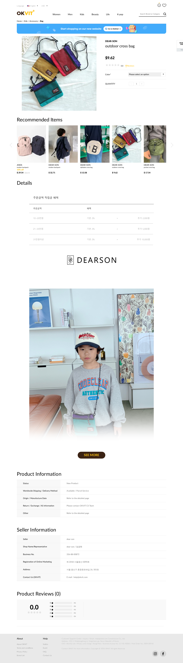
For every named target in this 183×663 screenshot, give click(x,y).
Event (45, 648)
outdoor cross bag (118, 167)
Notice (45, 644)
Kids (82, 14)
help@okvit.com (101, 639)
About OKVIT (22, 644)
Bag (41, 21)
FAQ (44, 652)
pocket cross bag (149, 167)
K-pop (120, 14)
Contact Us (47, 655)
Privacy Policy (22, 652)
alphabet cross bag (86, 167)
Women (56, 14)
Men (70, 14)
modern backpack (23, 167)
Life (108, 14)
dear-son (111, 41)
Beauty (95, 14)
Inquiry (85, 639)
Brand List (21, 655)
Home (19, 21)
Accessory (34, 21)
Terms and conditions (25, 648)
